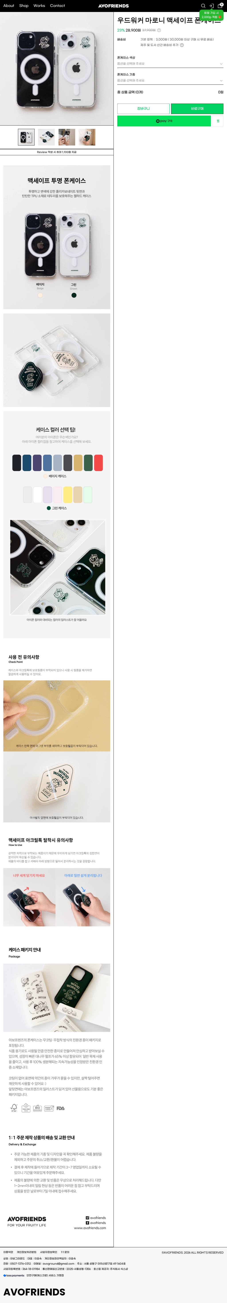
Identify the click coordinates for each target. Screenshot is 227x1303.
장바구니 (143, 109)
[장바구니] (220, 5)
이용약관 (8, 1252)
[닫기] (217, 1280)
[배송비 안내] (182, 45)
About (8, 6)
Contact (57, 6)
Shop (24, 6)
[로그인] (211, 5)
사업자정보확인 (48, 1252)
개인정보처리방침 (26, 1252)
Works (39, 6)
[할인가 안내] (159, 30)
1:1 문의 (65, 1252)
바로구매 (197, 109)
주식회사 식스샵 (119, 1269)
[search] (203, 5)
